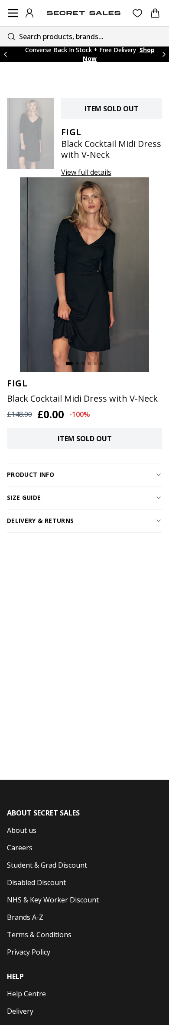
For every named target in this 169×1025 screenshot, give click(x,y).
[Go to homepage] (83, 13)
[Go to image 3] (83, 363)
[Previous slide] (5, 54)
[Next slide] (164, 54)
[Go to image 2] (77, 363)
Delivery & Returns (40, 520)
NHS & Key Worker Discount (53, 900)
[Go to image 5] (95, 363)
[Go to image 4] (89, 363)
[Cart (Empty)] (155, 13)
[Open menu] (13, 13)
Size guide (24, 497)
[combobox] (84, 36)
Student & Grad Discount (47, 865)
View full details (86, 172)
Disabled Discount (36, 882)
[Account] (29, 13)
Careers (19, 847)
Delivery (20, 1011)
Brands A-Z (25, 917)
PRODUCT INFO (30, 474)
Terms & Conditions (39, 934)
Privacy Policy (28, 952)
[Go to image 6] (101, 363)
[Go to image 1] (69, 363)
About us (21, 830)
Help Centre (26, 993)
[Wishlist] (137, 13)
